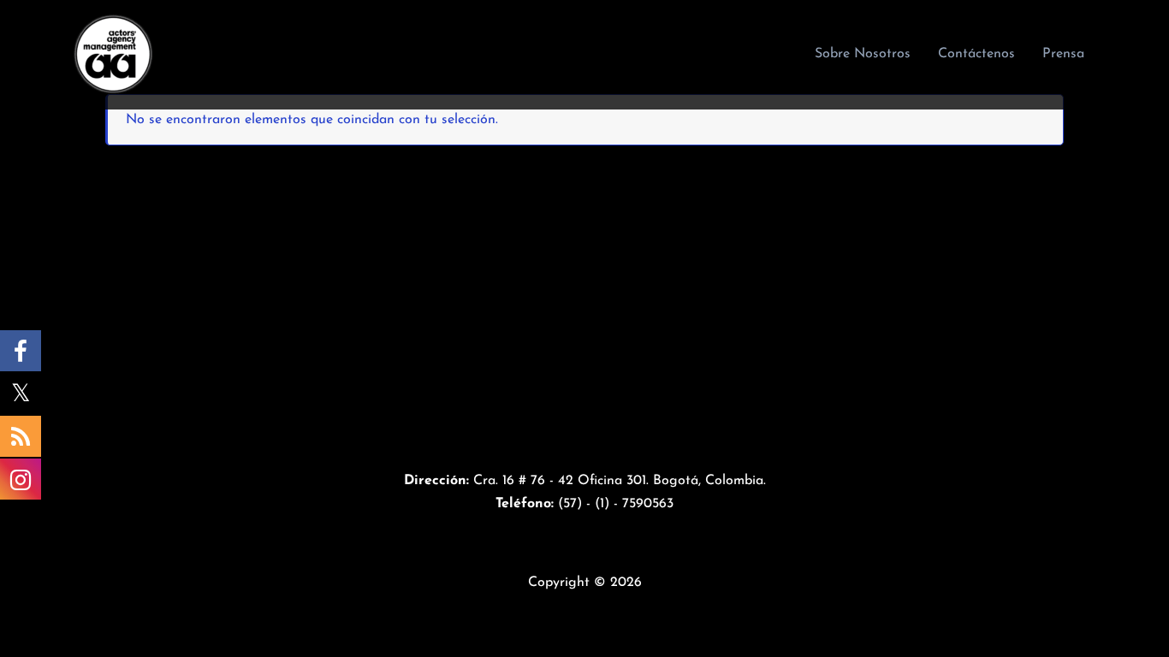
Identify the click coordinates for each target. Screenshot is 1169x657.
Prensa (1063, 54)
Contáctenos (976, 54)
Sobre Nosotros (863, 54)
